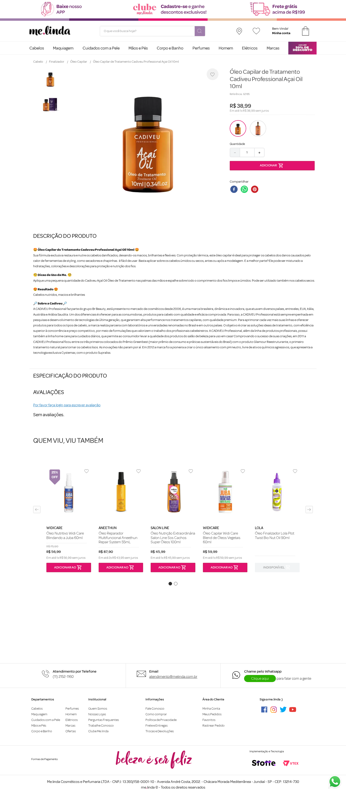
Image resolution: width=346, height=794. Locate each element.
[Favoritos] (256, 31)
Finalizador (56, 62)
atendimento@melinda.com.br (173, 676)
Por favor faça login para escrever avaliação (67, 405)
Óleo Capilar (78, 62)
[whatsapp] (245, 189)
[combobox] (152, 31)
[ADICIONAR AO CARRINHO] (272, 165)
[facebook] (235, 189)
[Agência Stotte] (263, 763)
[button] (36, 509)
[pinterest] (255, 189)
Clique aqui (260, 678)
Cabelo (38, 62)
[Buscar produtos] (200, 31)
